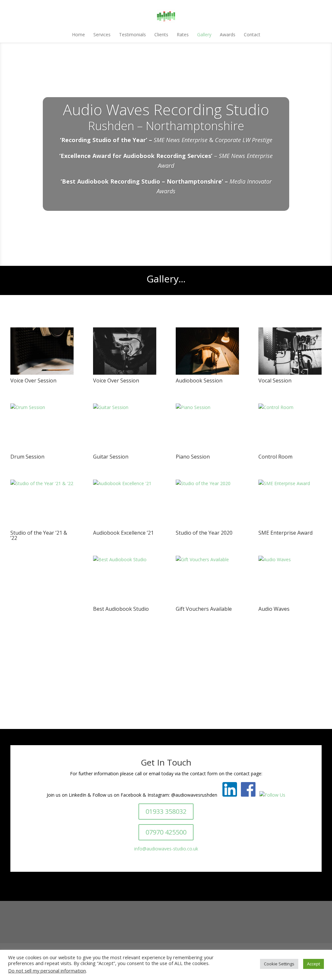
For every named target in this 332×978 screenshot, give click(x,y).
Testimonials (132, 34)
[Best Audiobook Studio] (124, 559)
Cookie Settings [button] (279, 964)
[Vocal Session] (291, 373)
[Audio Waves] (290, 559)
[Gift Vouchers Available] (207, 559)
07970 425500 (166, 832)
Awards (227, 34)
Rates (183, 34)
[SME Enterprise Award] (290, 483)
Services (102, 34)
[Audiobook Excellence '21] (124, 483)
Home (78, 34)
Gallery (204, 34)
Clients (161, 34)
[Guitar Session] (124, 407)
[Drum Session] (42, 407)
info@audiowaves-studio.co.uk (166, 849)
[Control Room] (290, 407)
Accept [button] (313, 964)
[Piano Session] (207, 407)
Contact (252, 34)
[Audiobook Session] (209, 373)
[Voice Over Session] (43, 373)
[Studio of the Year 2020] (207, 483)
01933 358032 (166, 811)
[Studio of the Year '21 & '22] (42, 483)
